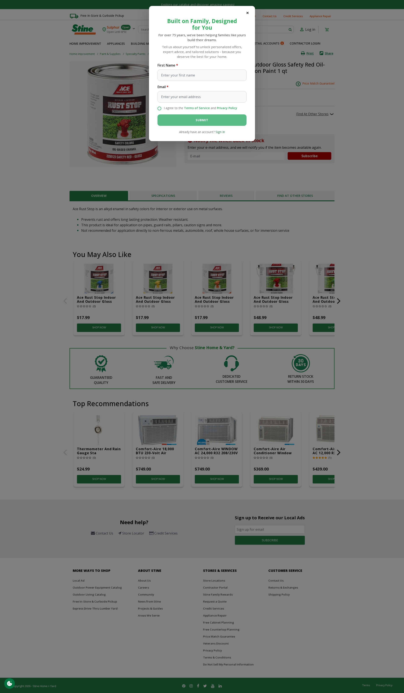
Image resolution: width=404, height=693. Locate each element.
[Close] (247, 13)
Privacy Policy (227, 108)
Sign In (220, 132)
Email (161, 87)
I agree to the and (200, 108)
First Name (166, 65)
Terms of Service (197, 108)
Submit (202, 120)
